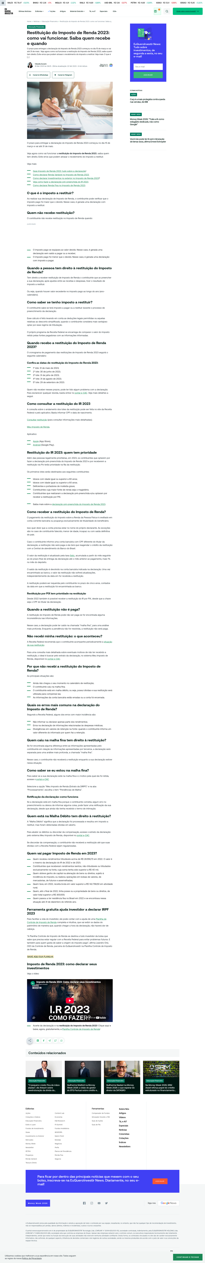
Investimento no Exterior (35, 1136)
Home (29, 21)
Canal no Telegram (65, 75)
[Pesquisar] (166, 11)
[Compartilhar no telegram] (49, 1040)
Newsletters (124, 1146)
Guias (28, 1132)
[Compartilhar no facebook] (43, 1040)
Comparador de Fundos (101, 1113)
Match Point (59, 1136)
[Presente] (157, 11)
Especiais (103, 11)
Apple (36, 441)
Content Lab (59, 1113)
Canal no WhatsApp (40, 75)
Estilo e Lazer (31, 1125)
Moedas (58, 1140)
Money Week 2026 (38, 1203)
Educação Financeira (50, 21)
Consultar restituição (37, 420)
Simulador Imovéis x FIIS (101, 1117)
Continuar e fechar (188, 1257)
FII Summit (59, 1125)
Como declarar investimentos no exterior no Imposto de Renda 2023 (66, 178)
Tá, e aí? (92, 11)
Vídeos (122, 1117)
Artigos (63, 11)
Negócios (58, 1144)
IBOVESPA (58, 1132)
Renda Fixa (59, 1155)
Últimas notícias (136, 90)
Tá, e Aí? (123, 1121)
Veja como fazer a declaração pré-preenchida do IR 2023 (60, 182)
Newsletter (30, 1147)
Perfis (57, 1147)
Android (37, 445)
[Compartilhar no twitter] (55, 1040)
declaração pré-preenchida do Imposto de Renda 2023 (78, 504)
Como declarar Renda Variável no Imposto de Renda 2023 (61, 174)
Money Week (30, 1144)
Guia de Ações (97, 1121)
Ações (28, 1113)
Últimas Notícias (25, 11)
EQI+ (114, 11)
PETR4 (28, 1151)
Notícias (37, 21)
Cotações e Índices (33, 1117)
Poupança (29, 1155)
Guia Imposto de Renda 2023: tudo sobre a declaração (59, 171)
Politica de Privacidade (32, 1258)
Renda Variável (31, 1159)
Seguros (58, 1159)
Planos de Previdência (63, 1151)
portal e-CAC (81, 393)
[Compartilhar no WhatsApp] (61, 1040)
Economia (58, 1117)
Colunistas (124, 1134)
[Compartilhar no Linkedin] (37, 1040)
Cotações (123, 1138)
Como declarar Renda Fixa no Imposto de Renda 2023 (59, 185)
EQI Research (60, 1121)
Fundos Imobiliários (62, 1128)
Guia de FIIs (96, 1125)
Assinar (148, 75)
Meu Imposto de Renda (38, 427)
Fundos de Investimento (35, 1128)
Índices (122, 1142)
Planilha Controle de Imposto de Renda (81, 1029)
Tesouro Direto (31, 1163)
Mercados (29, 1140)
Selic (72, 555)
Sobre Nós (124, 1109)
